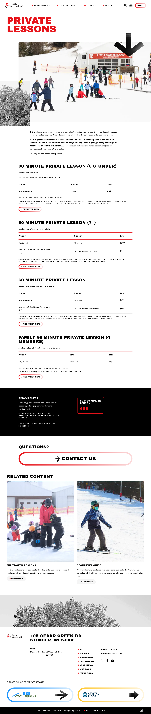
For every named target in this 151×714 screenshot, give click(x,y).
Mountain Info (42, 5)
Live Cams (85, 669)
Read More (17, 579)
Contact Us (79, 458)
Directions (86, 657)
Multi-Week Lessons (21, 565)
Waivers (84, 653)
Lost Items (86, 665)
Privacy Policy (110, 649)
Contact (110, 5)
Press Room (86, 673)
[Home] (14, 5)
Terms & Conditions (112, 653)
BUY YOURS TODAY (95, 710)
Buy (141, 5)
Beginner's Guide (89, 565)
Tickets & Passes (68, 5)
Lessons (91, 5)
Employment (87, 661)
